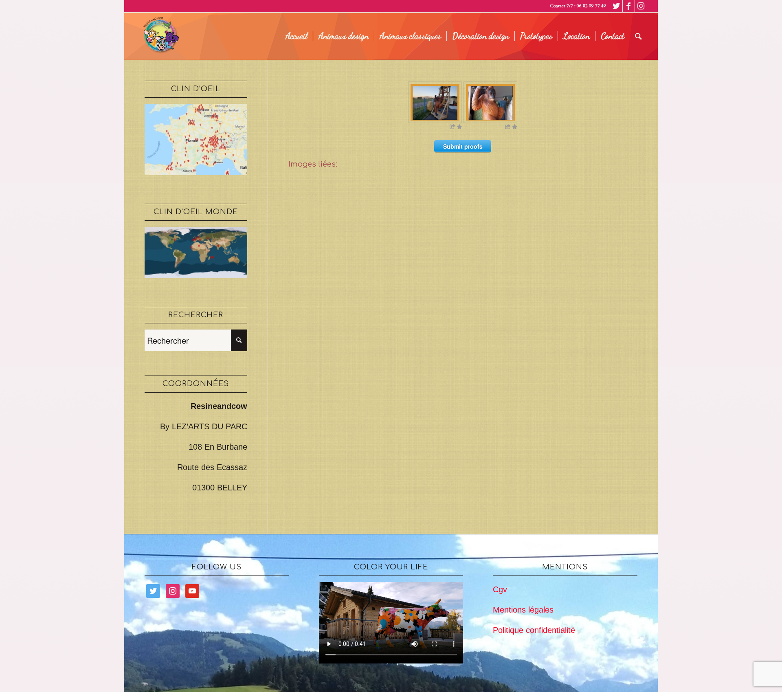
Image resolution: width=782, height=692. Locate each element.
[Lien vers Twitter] (616, 6)
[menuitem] (296, 36)
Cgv (500, 589)
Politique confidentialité (534, 630)
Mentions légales (523, 609)
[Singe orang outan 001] (490, 102)
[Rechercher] (638, 36)
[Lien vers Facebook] (629, 6)
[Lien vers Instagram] (641, 6)
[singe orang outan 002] (435, 102)
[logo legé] (160, 36)
